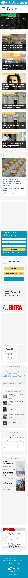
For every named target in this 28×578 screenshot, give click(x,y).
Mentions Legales (6, 560)
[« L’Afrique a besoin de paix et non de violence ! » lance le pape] (14, 100)
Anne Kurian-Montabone (6, 25)
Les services (22, 558)
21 (4, 447)
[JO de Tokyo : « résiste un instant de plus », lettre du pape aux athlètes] (14, 61)
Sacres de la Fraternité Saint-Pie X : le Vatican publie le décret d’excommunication (15, 395)
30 (10, 450)
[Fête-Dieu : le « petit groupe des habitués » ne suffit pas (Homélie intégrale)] (14, 42)
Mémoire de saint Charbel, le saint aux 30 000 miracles (16, 409)
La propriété (15, 558)
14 (4, 445)
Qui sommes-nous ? (7, 558)
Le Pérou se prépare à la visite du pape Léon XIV (12, 380)
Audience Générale (7, 132)
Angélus (5, 73)
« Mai (4, 453)
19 (20, 445)
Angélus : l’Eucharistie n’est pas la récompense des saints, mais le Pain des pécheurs (13, 183)
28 (4, 450)
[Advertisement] (14, 215)
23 (10, 447)
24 (14, 447)
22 (7, 447)
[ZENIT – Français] (8, 2)
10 (14, 442)
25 (17, 447)
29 (7, 450)
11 (17, 442)
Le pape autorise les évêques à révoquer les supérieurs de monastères (16, 422)
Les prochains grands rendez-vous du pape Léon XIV (8, 474)
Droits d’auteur (14, 560)
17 (14, 445)
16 (10, 445)
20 (23, 445)
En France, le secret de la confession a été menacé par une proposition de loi (16, 415)
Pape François (6, 34)
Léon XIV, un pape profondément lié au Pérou (8, 463)
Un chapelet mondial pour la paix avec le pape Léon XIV (16, 402)
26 (20, 447)
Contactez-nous (22, 560)
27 (23, 447)
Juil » (6, 453)
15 (7, 445)
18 (17, 445)
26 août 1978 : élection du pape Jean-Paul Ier (12, 369)
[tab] (8, 529)
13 (23, 442)
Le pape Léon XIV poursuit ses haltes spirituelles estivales (8, 483)
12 (20, 442)
